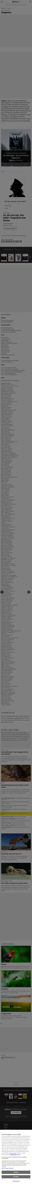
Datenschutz (13, 1154)
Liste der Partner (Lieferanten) (7, 1168)
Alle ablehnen (16, 1176)
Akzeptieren (16, 1172)
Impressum (18, 1154)
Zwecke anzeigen (16, 1181)
